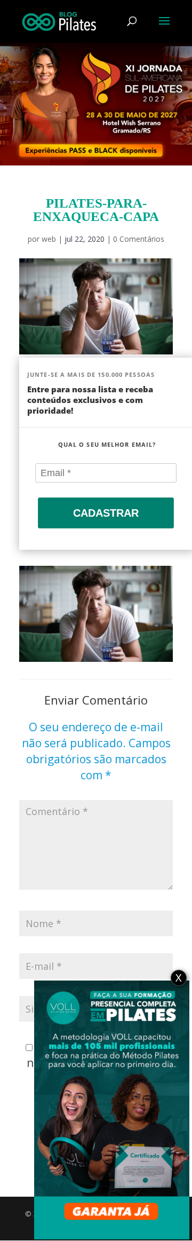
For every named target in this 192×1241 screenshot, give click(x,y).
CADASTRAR (106, 513)
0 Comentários (138, 239)
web (49, 239)
